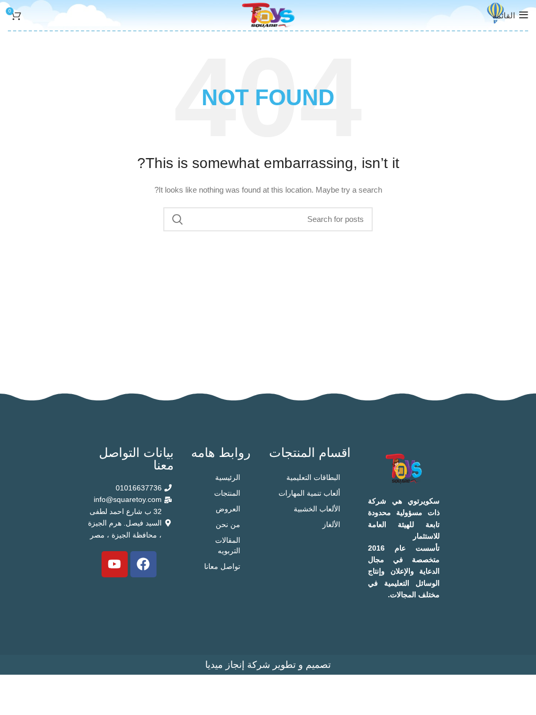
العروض (228, 509)
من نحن (228, 524)
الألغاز (331, 524)
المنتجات (227, 493)
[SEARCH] (177, 219)
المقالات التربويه (227, 545)
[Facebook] (143, 564)
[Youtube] (115, 564)
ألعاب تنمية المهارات (309, 493)
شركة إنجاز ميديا (237, 665)
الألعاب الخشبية (317, 509)
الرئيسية (227, 477)
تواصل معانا (222, 566)
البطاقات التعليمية (313, 477)
